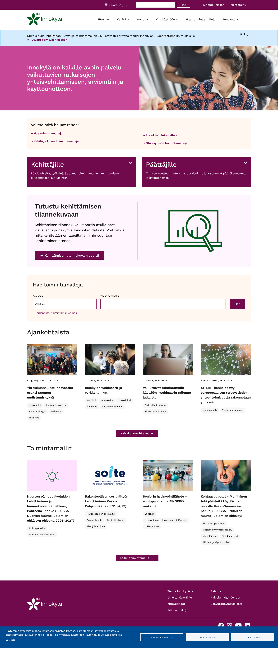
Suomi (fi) (116, 5)
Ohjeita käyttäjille (179, 597)
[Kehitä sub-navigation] (130, 19)
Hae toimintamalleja (48, 133)
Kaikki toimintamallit (134, 558)
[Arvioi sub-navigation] (149, 19)
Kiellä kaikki (207, 637)
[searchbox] (65, 304)
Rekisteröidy (237, 5)
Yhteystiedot (176, 604)
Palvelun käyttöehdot (226, 597)
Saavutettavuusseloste (227, 604)
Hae (183, 5)
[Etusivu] (44, 19)
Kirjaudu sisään (213, 5)
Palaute (216, 591)
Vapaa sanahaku (109, 296)
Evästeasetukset (161, 637)
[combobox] (65, 304)
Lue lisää (10, 640)
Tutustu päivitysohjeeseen (48, 39)
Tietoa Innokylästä (180, 591)
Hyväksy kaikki (252, 637)
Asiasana (38, 296)
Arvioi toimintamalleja (161, 135)
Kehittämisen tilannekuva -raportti (72, 255)
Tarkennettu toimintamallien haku (56, 312)
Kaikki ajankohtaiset (134, 433)
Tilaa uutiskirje (177, 610)
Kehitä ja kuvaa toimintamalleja (56, 141)
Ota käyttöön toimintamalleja (166, 143)
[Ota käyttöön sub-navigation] (179, 19)
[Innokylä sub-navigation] (240, 19)
